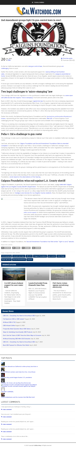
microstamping (6, 256)
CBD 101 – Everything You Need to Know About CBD (19, 315)
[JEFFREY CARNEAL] (3, 388)
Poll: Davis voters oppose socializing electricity (60, 285)
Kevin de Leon (6, 259)
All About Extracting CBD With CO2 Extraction (16, 338)
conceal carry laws (18, 256)
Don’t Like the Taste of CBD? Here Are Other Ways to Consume (22, 335)
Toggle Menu (39, 2)
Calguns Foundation (40, 256)
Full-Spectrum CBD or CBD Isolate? (14, 319)
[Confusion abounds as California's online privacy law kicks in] (3, 362)
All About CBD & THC (9, 322)
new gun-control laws (35, 66)
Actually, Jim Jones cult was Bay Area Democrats (16, 383)
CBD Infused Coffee (9, 325)
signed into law (38, 101)
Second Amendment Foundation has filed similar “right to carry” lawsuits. (50, 241)
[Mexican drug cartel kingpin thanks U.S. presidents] (3, 373)
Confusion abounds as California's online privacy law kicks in (19, 366)
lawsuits (29, 259)
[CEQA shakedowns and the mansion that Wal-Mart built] (3, 393)
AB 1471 (29, 256)
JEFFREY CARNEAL (7, 391)
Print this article (67, 58)
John (9, 60)
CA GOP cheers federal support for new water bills (13, 285)
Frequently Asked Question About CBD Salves (17, 328)
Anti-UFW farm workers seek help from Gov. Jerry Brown (18, 372)
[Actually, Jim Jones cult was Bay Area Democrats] (3, 379)
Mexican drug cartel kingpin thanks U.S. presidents (16, 377)
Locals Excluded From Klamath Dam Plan (38, 284)
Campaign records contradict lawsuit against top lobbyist (18, 386)
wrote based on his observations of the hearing (25, 177)
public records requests (30, 212)
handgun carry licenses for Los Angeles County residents (33, 193)
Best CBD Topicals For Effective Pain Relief (16, 345)
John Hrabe (60, 256)
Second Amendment (19, 259)
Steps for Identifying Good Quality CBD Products (17, 332)
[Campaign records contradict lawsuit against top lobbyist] (19, 384)
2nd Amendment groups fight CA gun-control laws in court (31, 20)
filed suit (49, 118)
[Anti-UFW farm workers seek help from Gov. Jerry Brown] (3, 368)
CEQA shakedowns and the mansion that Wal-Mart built (18, 397)
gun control (51, 256)
